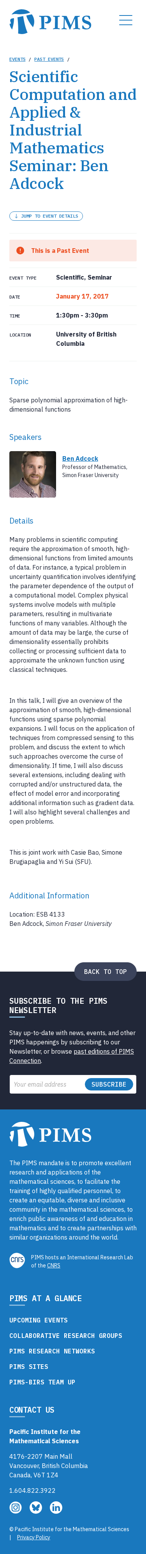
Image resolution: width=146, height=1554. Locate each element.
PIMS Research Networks (52, 1351)
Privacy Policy (33, 1537)
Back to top (105, 971)
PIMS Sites (28, 1366)
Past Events (49, 59)
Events (17, 59)
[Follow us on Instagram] (16, 1511)
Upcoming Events (38, 1320)
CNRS (53, 1265)
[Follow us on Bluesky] (37, 1511)
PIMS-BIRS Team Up (42, 1382)
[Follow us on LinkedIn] (56, 1511)
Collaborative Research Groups (65, 1335)
